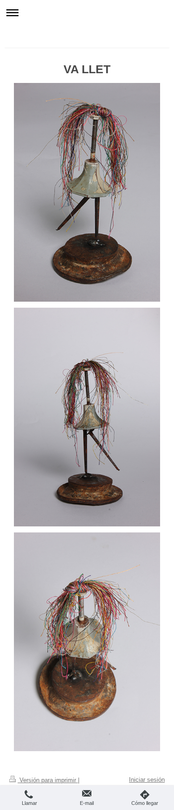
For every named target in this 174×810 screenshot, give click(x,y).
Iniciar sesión (147, 779)
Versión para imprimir (48, 780)
